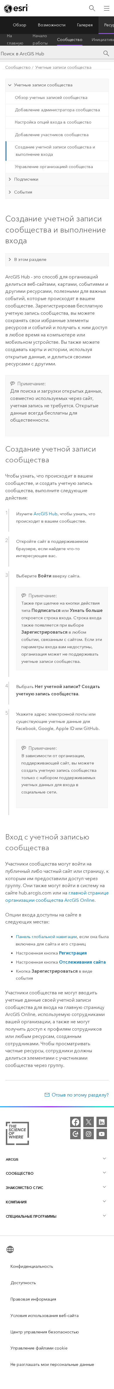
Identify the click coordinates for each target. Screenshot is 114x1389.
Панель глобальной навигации (46, 936)
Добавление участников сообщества (52, 134)
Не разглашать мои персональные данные (52, 1364)
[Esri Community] (75, 1134)
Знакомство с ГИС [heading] (24, 1188)
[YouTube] (101, 1134)
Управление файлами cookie (39, 1348)
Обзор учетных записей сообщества (51, 97)
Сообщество (69, 39)
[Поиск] (92, 8)
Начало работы (40, 40)
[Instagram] (88, 1134)
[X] (88, 1122)
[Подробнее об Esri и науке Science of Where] (17, 1134)
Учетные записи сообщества (63, 67)
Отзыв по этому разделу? (80, 1095)
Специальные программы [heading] (31, 1216)
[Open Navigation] (106, 8)
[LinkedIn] (101, 1122)
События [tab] (23, 192)
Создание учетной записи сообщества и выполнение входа (55, 151)
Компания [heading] (16, 1202)
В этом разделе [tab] (30, 259)
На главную (15, 40)
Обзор (19, 25)
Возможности (51, 25)
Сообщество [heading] (20, 1173)
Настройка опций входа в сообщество (53, 122)
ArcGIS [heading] (12, 1159)
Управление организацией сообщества (54, 166)
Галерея (85, 25)
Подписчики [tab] (26, 179)
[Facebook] (75, 1122)
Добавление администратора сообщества (57, 109)
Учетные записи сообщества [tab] (43, 85)
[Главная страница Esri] (16, 8)
